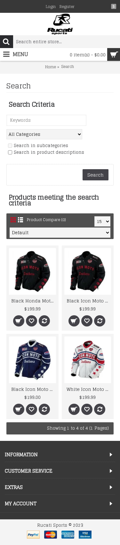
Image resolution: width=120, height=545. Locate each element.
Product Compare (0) (46, 219)
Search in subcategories (41, 146)
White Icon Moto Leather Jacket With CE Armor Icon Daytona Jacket (89, 389)
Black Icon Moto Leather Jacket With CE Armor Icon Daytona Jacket (89, 301)
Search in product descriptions (49, 152)
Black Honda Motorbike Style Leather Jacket (33, 301)
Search (67, 67)
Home (50, 67)
